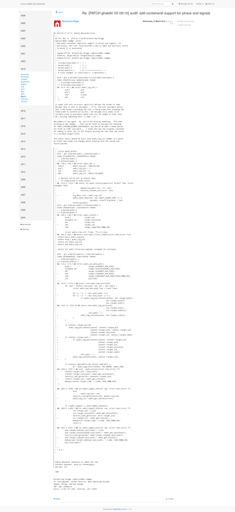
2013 (23, 148)
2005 (23, 209)
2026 (23, 15)
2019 (23, 68)
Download (25, 229)
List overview (26, 224)
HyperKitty (117, 509)
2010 (23, 171)
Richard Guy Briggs (70, 21)
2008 (23, 186)
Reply (57, 499)
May (22, 91)
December (25, 74)
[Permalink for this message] (172, 23)
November (25, 77)
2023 (23, 38)
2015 (23, 133)
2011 (23, 164)
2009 (23, 179)
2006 (23, 202)
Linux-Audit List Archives (33, 3)
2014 (23, 141)
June (23, 89)
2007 (23, 194)
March (23, 96)
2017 (23, 118)
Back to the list (185, 25)
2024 (23, 30)
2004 (23, 217)
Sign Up (211, 3)
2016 (23, 126)
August (23, 84)
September (25, 81)
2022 (23, 45)
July (22, 86)
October (24, 79)
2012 (23, 156)
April (22, 94)
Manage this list (186, 3)
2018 (23, 110)
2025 (23, 23)
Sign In (201, 3)
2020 (23, 61)
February (24, 99)
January (24, 101)
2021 (23, 53)
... (56, 35)
